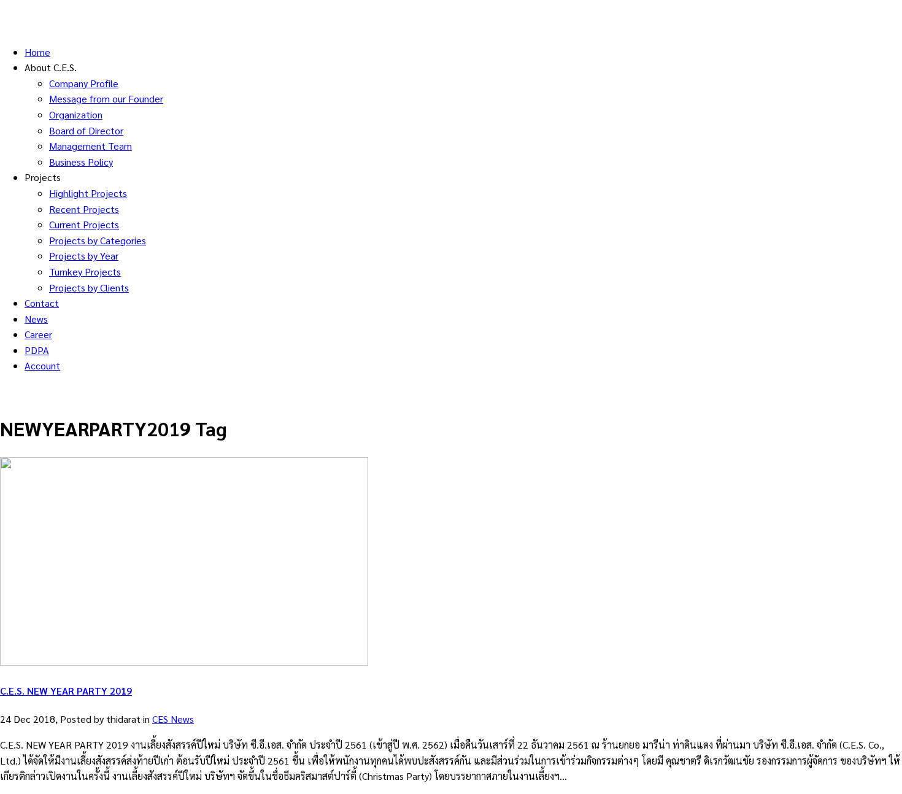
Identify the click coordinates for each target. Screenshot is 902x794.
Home (37, 51)
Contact (42, 302)
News (36, 318)
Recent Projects (84, 208)
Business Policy (81, 161)
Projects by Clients (89, 287)
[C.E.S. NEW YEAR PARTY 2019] (184, 661)
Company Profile (83, 83)
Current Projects (84, 224)
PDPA (37, 350)
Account (42, 365)
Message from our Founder (106, 98)
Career (38, 334)
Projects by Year (83, 255)
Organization (75, 114)
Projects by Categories (97, 240)
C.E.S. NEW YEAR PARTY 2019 (66, 690)
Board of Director (86, 130)
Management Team (90, 145)
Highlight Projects (88, 193)
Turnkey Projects (85, 271)
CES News (173, 718)
